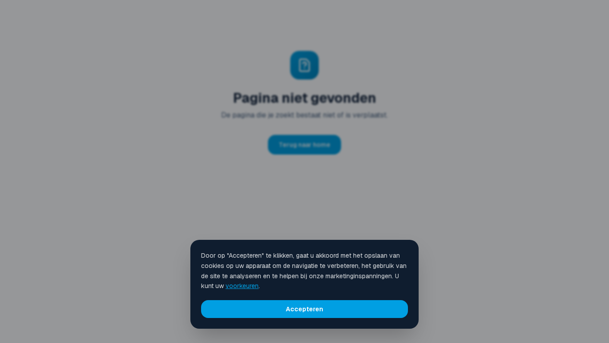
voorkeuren (242, 286)
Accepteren (304, 309)
